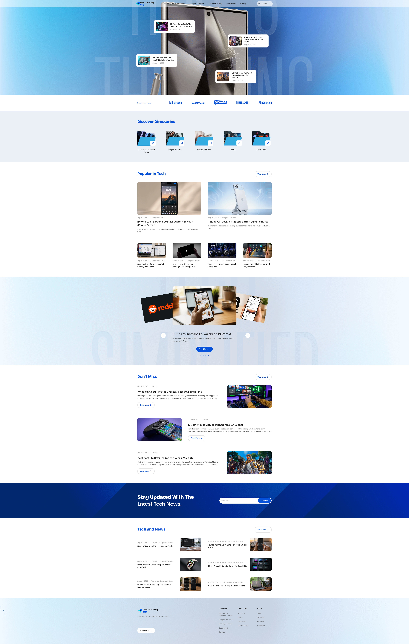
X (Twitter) (261, 625)
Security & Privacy (215, 4)
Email (259, 613)
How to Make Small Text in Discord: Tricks (155, 546)
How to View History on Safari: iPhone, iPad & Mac (150, 265)
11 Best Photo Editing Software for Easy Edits (227, 566)
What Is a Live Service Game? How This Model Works (253, 39)
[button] (163, 335)
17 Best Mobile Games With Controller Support (216, 424)
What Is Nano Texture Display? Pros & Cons (226, 586)
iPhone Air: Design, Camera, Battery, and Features (238, 221)
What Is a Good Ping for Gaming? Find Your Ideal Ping (169, 391)
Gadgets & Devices (197, 4)
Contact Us (242, 621)
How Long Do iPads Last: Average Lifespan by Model (184, 265)
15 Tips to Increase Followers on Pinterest (202, 334)
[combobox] (265, 3)
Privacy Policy (243, 625)
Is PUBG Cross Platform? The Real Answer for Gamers (242, 75)
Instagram (260, 621)
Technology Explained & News (174, 4)
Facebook (260, 617)
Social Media (231, 4)
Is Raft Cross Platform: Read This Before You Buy (163, 58)
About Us (241, 613)
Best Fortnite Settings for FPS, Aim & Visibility (165, 458)
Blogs (240, 617)
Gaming (243, 4)
